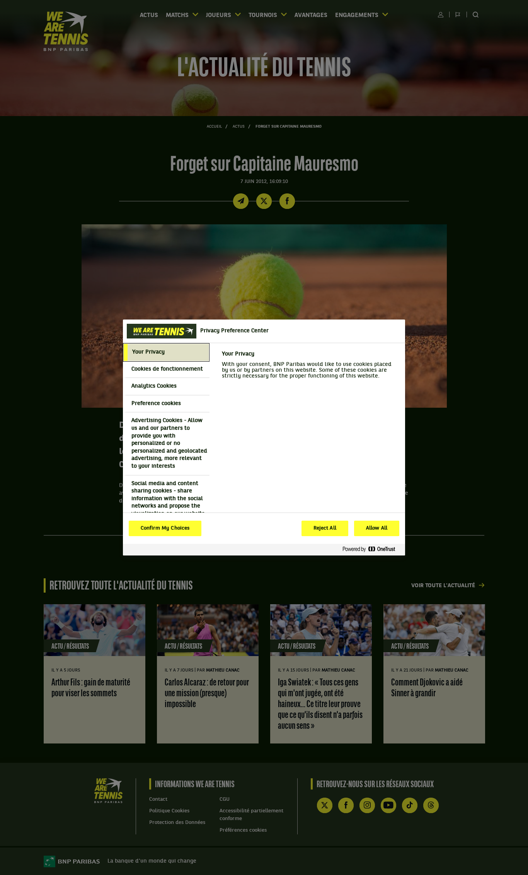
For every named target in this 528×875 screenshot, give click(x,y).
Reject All (324, 528)
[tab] (166, 352)
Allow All (376, 528)
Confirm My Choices (165, 528)
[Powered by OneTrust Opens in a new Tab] (371, 549)
